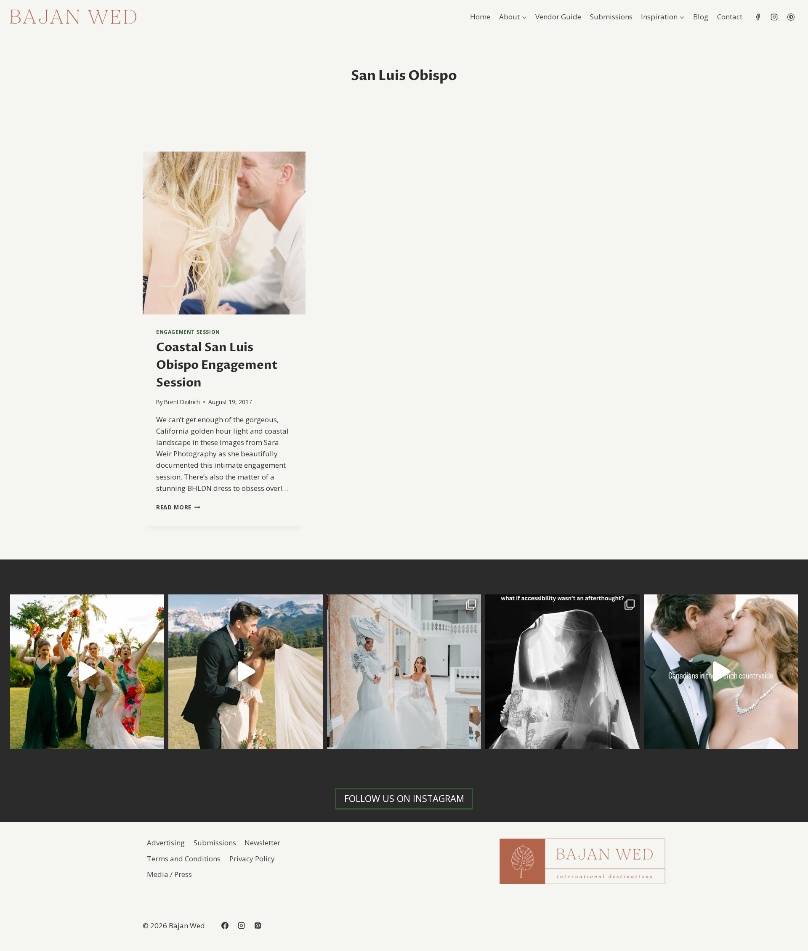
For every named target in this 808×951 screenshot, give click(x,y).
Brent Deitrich (182, 402)
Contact (729, 16)
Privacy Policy (252, 858)
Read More (178, 507)
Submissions (611, 16)
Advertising (166, 842)
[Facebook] (758, 17)
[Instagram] (774, 17)
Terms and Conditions (184, 858)
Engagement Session (188, 331)
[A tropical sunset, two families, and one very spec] (87, 671)
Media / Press (169, 874)
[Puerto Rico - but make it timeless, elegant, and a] (404, 671)
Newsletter (262, 842)
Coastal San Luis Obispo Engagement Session (217, 365)
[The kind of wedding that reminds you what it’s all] (245, 671)
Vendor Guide (558, 16)
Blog (700, 16)
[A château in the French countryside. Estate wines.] (721, 671)
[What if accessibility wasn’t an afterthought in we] (562, 671)
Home (480, 16)
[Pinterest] (791, 17)
